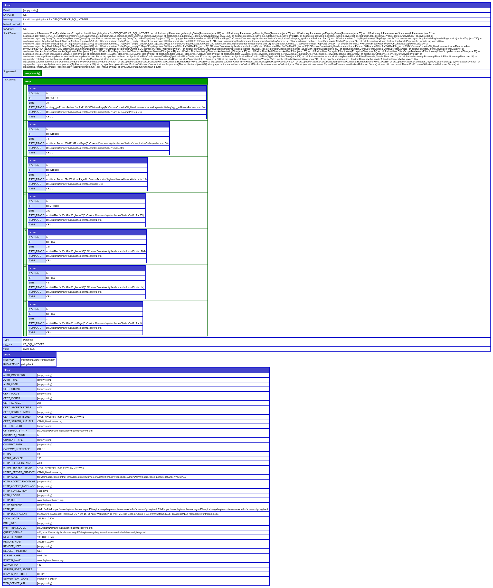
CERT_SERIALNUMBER (16, 412)
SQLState (8, 28)
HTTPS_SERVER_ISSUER (18, 467)
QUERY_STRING (12, 532)
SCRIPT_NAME (12, 555)
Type (6, 339)
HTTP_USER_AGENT (15, 514)
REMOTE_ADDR (12, 537)
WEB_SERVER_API (14, 583)
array (28, 81)
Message (8, 19)
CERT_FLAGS (11, 393)
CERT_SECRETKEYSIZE (17, 407)
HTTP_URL (9, 509)
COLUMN (34, 93)
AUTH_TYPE (10, 380)
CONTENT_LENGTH (14, 435)
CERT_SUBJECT (12, 426)
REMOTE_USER (12, 546)
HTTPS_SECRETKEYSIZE (17, 463)
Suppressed (9, 71)
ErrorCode (8, 15)
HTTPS (7, 454)
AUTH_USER (10, 384)
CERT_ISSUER (11, 398)
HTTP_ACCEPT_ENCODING (19, 481)
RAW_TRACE (36, 107)
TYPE (32, 116)
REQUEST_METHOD (15, 551)
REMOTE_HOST (12, 541)
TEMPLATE (35, 112)
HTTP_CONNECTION (15, 491)
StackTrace (9, 33)
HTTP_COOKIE (11, 495)
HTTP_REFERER (13, 504)
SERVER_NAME (12, 560)
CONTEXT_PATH (12, 444)
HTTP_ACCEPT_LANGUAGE (19, 486)
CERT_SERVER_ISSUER (17, 417)
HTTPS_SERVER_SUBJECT (19, 472)
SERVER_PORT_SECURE (17, 569)
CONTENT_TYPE (13, 440)
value (6, 349)
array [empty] (32, 73)
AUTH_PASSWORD (14, 375)
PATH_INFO (9, 523)
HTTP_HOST (10, 500)
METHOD (8, 360)
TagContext (9, 79)
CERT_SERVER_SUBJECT (18, 421)
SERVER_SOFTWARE (15, 578)
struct (7, 5)
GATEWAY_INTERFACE (16, 449)
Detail (6, 10)
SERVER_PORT (12, 565)
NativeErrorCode (12, 24)
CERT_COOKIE (12, 389)
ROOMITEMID (11, 364)
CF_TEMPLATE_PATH (15, 430)
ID (30, 98)
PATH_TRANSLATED (14, 528)
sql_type (7, 344)
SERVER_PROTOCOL (15, 574)
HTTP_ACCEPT (12, 477)
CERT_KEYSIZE (12, 403)
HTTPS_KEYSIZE (13, 458)
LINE (31, 103)
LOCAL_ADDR (11, 518)
